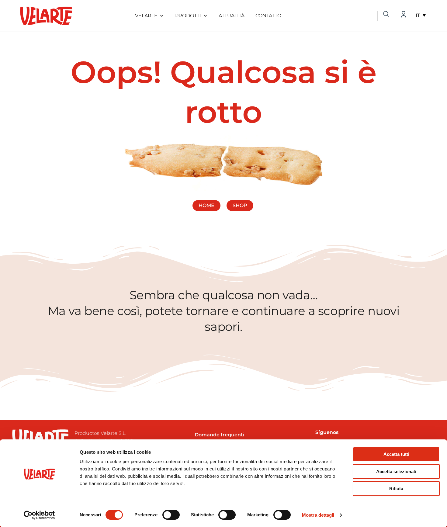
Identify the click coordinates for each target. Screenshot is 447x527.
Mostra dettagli (318, 515)
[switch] (171, 515)
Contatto (268, 16)
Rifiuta (396, 488)
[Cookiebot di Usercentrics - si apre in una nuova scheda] (39, 515)
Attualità (231, 16)
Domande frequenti (219, 435)
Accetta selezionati (396, 471)
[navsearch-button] (386, 14)
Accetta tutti (396, 454)
